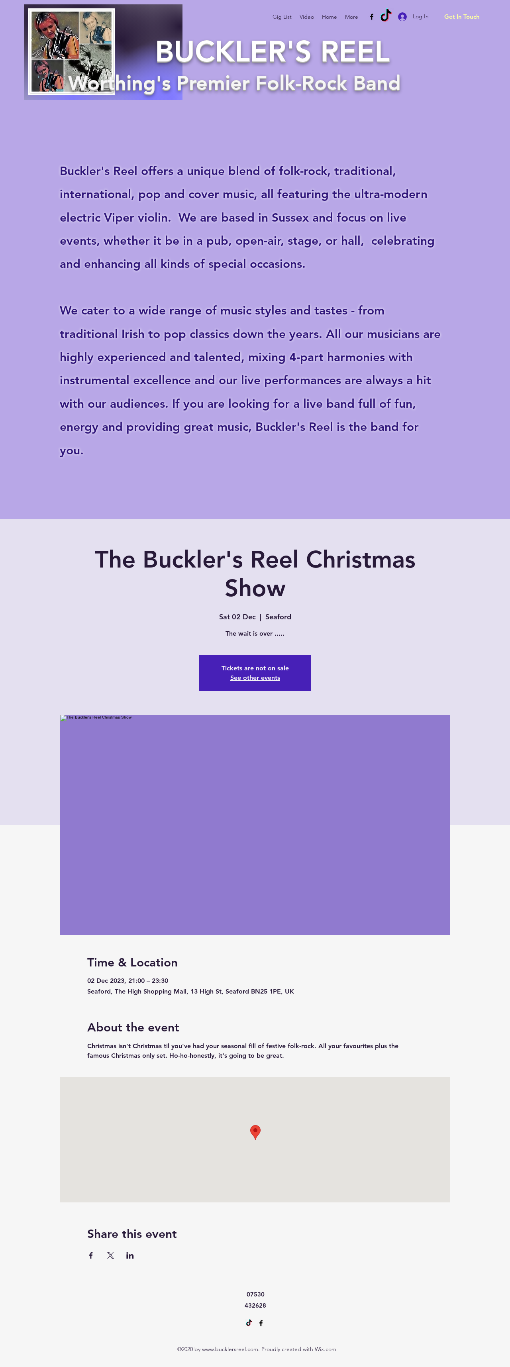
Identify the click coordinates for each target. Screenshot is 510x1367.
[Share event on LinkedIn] (130, 1255)
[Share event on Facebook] (91, 1255)
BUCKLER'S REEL (272, 51)
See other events (255, 678)
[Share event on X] (110, 1255)
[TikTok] (386, 16)
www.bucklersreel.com (230, 1349)
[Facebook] (372, 17)
